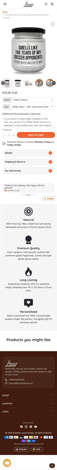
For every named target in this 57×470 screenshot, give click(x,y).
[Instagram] (26, 426)
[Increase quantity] (13, 135)
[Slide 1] (23, 195)
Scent (7, 99)
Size (6, 106)
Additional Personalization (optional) (21, 113)
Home (4, 12)
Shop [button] (5, 395)
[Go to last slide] (3, 83)
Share (50, 199)
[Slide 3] (33, 195)
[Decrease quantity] (4, 135)
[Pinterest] (30, 426)
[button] (8, 4)
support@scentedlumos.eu (20, 383)
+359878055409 (16, 379)
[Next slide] (54, 83)
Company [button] (7, 403)
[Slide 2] (28, 195)
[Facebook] (21, 426)
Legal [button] (5, 411)
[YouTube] (35, 426)
